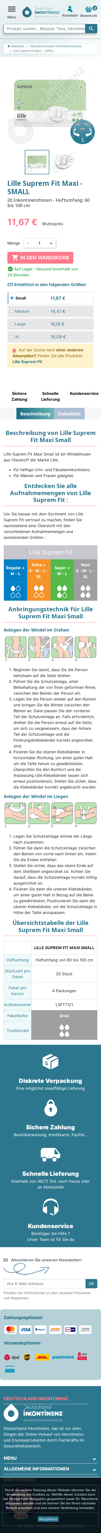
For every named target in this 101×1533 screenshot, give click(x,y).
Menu (10, 1458)
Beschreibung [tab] (35, 413)
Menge (13, 243)
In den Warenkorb (40, 257)
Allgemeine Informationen (36, 1468)
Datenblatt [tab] (69, 413)
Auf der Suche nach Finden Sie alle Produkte (48, 355)
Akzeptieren (48, 1519)
